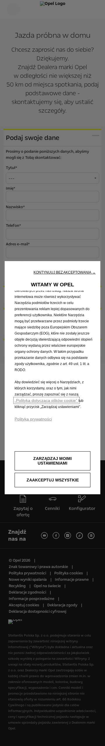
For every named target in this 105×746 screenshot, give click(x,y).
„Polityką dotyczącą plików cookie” (46, 400)
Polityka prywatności (33, 419)
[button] (65, 272)
